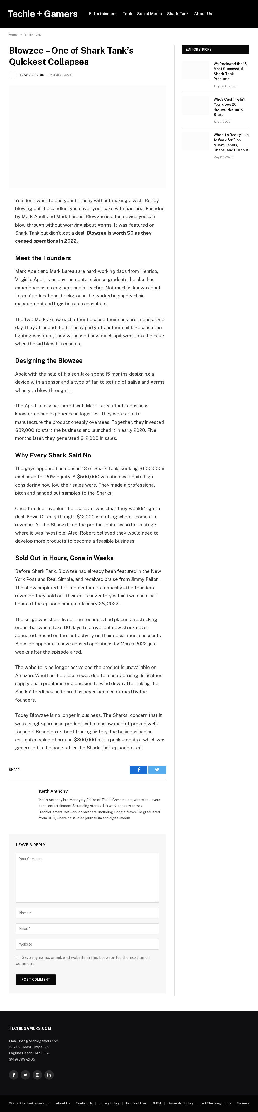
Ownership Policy (180, 1103)
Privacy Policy (109, 1103)
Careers (243, 1103)
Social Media (149, 13)
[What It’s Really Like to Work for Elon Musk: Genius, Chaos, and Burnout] (195, 141)
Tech (127, 13)
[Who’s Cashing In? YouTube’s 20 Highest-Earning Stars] (195, 105)
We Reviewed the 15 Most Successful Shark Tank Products (230, 71)
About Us (203, 13)
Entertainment (103, 13)
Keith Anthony (34, 74)
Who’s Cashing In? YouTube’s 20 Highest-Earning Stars (229, 107)
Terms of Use (135, 1103)
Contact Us (84, 1103)
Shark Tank (178, 13)
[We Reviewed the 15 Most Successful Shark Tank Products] (195, 70)
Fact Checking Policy (215, 1103)
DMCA (157, 1103)
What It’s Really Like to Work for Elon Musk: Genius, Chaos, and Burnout (231, 142)
